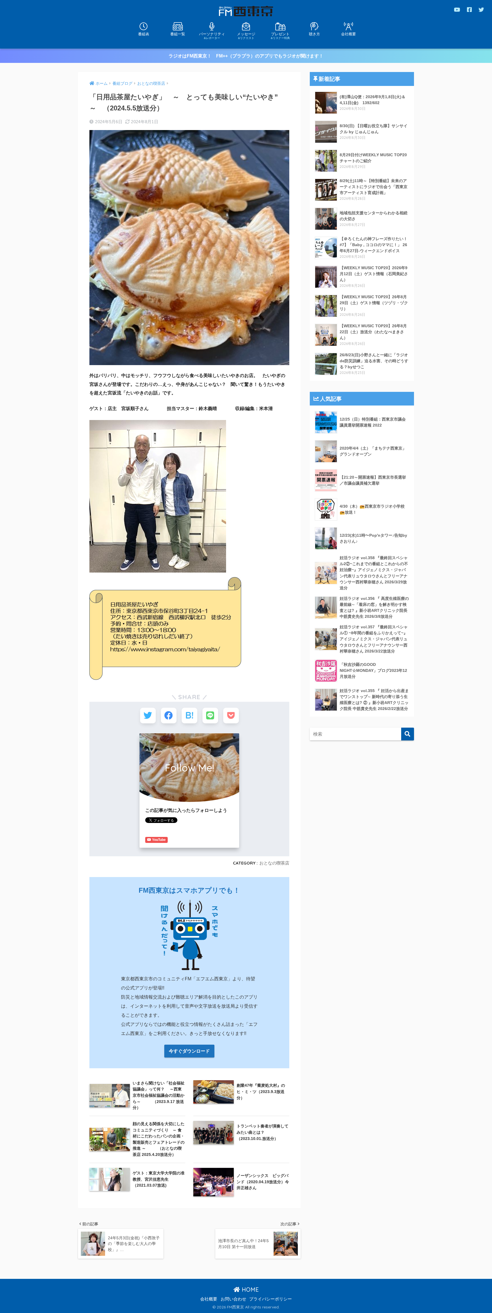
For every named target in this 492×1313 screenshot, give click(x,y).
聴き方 (314, 34)
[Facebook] (469, 10)
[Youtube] (457, 10)
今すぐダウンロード (189, 1051)
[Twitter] (481, 10)
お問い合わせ (233, 1299)
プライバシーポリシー (270, 1299)
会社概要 (348, 34)
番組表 (143, 34)
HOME (249, 1289)
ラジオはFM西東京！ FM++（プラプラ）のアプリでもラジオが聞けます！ (246, 55)
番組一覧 (177, 34)
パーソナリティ (212, 35)
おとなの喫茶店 (274, 863)
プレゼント (280, 35)
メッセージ (246, 35)
